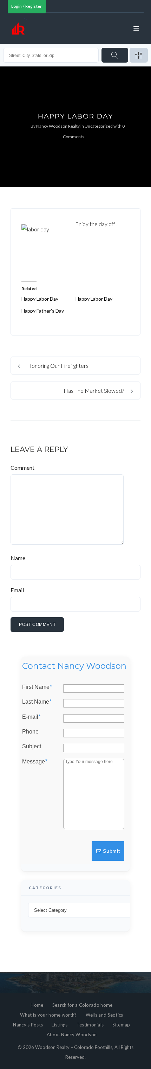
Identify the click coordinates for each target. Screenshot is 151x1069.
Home (37, 1005)
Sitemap (121, 1025)
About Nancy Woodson (72, 1034)
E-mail (31, 717)
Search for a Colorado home (82, 1005)
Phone (30, 732)
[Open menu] (137, 28)
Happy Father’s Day (42, 311)
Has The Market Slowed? (94, 390)
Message (34, 761)
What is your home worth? (48, 1015)
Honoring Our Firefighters (57, 365)
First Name (37, 687)
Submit (110, 851)
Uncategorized (99, 126)
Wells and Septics (104, 1015)
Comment (22, 467)
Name (18, 558)
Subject (31, 747)
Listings (59, 1025)
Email (17, 590)
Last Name (36, 702)
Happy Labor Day (39, 299)
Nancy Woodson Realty (58, 126)
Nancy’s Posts (28, 1025)
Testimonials (90, 1025)
